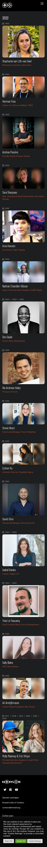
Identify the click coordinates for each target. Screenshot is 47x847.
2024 (22, 299)
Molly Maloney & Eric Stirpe (16, 756)
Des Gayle (7, 337)
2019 (21, 716)
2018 (14, 716)
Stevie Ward (8, 428)
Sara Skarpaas (9, 192)
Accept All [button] (21, 841)
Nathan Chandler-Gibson (15, 286)
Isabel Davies (9, 570)
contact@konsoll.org (11, 807)
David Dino (7, 519)
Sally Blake (7, 662)
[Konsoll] (7, 6)
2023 (14, 299)
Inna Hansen (8, 246)
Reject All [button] (8, 841)
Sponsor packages (10, 797)
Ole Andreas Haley (11, 388)
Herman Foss (9, 101)
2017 (7, 716)
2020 (28, 716)
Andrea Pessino (10, 152)
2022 (7, 23)
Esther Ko (7, 468)
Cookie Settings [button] (35, 841)
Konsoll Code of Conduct (13, 802)
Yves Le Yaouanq (11, 621)
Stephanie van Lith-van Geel (16, 61)
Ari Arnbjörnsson (10, 703)
